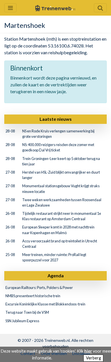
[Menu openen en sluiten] (10, 7)
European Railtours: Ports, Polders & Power (39, 287)
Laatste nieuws (56, 119)
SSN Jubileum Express (22, 321)
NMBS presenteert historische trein (32, 296)
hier (88, 351)
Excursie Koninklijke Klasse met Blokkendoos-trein (45, 304)
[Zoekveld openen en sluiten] (100, 7)
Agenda (56, 275)
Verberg (93, 357)
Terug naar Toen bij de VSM (27, 312)
